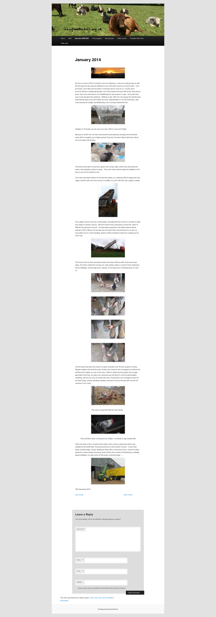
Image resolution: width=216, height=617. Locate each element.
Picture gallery (97, 38)
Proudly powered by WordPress (108, 609)
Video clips (64, 43)
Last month (79, 494)
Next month (128, 494)
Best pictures (109, 38)
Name (80, 560)
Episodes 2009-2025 (82, 38)
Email (80, 571)
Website (79, 582)
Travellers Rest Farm (137, 38)
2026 (69, 38)
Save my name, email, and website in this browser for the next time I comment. (102, 588)
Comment (80, 529)
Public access (122, 38)
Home (63, 38)
